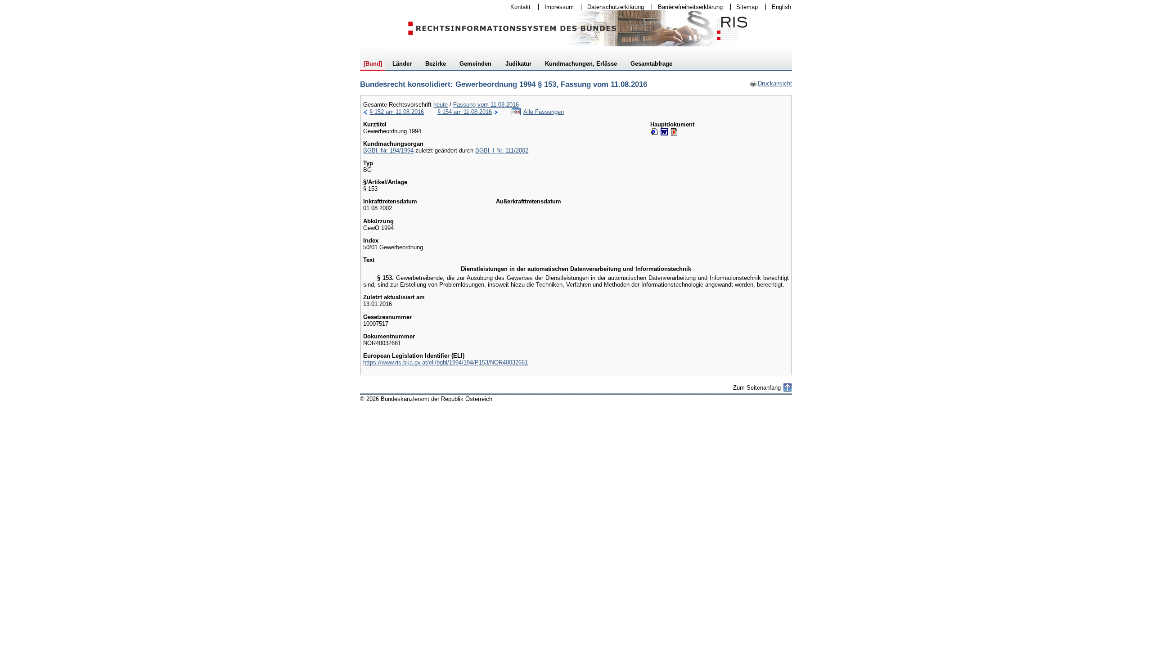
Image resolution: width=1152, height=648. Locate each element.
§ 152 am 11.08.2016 (396, 111)
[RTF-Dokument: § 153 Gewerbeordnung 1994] (664, 132)
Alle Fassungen (543, 111)
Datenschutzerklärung (612, 7)
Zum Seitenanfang (757, 387)
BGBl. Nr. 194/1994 (388, 150)
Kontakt (517, 7)
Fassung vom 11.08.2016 (486, 104)
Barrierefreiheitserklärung (687, 7)
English (781, 7)
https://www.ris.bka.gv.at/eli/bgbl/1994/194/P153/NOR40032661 (445, 362)
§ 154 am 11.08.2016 (464, 111)
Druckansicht (771, 83)
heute (440, 104)
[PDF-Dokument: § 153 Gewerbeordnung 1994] (674, 132)
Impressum (556, 7)
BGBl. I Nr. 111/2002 (501, 150)
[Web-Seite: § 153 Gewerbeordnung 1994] (654, 132)
